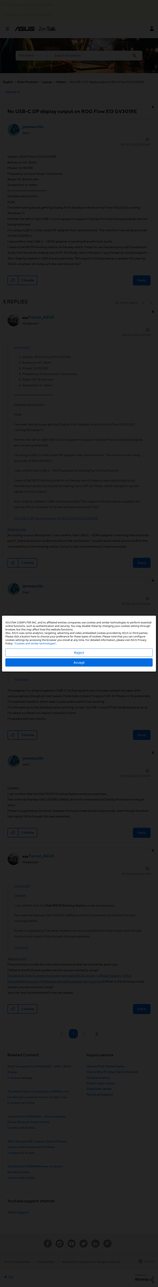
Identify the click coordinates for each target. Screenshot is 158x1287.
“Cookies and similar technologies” (35, 643)
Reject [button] (79, 652)
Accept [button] (79, 662)
